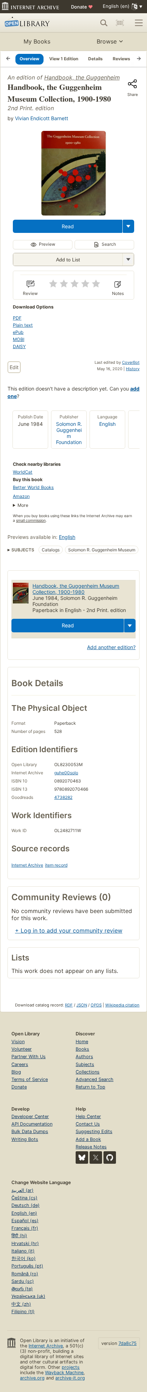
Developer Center (30, 1116)
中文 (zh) (21, 1304)
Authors (84, 1056)
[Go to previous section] (8, 59)
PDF (17, 318)
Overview (29, 58)
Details (95, 58)
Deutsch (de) (25, 1205)
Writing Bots (24, 1139)
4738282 (63, 797)
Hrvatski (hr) (25, 1243)
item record (56, 865)
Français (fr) (24, 1228)
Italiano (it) (23, 1251)
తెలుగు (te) (22, 1288)
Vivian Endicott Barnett (41, 118)
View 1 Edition (63, 58)
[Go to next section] (139, 59)
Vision (18, 1041)
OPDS (96, 1005)
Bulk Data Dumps (29, 1131)
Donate (82, 7)
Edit (14, 367)
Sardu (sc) (22, 1281)
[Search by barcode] (120, 23)
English (107, 424)
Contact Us (88, 1124)
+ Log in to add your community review (68, 930)
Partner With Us (28, 1056)
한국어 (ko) (23, 1258)
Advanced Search (94, 1079)
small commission (31, 520)
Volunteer (21, 1049)
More (22, 505)
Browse (107, 41)
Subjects (85, 1064)
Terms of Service (29, 1079)
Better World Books (33, 487)
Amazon (21, 496)
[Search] (104, 23)
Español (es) (25, 1220)
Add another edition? (111, 647)
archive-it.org (70, 1378)
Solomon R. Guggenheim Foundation (69, 433)
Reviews (121, 58)
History (133, 368)
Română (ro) (24, 1273)
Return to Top (90, 1087)
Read (68, 226)
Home (82, 1041)
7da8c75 (127, 1343)
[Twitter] (96, 1157)
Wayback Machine (64, 1372)
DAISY (19, 346)
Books (82, 1049)
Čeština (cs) (24, 1197)
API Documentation (31, 1124)
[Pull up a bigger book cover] (73, 213)
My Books (37, 41)
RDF (69, 1005)
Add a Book (88, 1139)
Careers (19, 1064)
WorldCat (22, 472)
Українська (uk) (28, 1296)
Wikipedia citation (122, 1005)
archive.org (32, 1378)
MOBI (18, 339)
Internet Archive (27, 865)
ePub (18, 332)
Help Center (88, 1116)
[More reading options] (128, 226)
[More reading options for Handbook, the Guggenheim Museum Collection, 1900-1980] (128, 259)
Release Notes (91, 1146)
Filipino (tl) (23, 1311)
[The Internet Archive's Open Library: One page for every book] (32, 23)
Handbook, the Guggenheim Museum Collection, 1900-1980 (75, 589)
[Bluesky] (82, 1157)
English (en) (24, 1213)
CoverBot (131, 362)
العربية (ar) (22, 1190)
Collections (88, 1072)
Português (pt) (27, 1266)
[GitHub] (109, 1157)
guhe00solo (66, 772)
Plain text (23, 325)
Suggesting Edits (94, 1131)
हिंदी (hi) (19, 1235)
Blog (16, 1072)
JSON (81, 1005)
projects (71, 1367)
